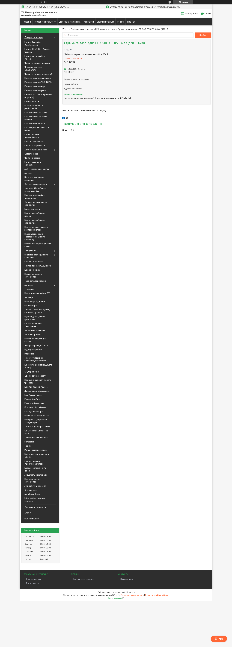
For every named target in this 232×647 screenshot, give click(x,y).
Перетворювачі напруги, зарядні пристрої (36, 228)
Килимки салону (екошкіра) (37, 78)
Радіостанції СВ (31, 101)
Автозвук (28, 297)
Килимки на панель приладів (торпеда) (38, 96)
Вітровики (29, 353)
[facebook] (63, 118)
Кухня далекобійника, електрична (34, 221)
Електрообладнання (34, 403)
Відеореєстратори (33, 349)
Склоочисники (31, 153)
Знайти (202, 35)
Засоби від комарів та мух (37, 426)
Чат (221, 639)
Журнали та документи (35, 485)
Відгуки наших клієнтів (83, 579)
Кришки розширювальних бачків (36, 129)
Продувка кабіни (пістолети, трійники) (37, 381)
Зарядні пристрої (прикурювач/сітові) (33, 462)
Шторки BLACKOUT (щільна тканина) (37, 50)
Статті (120, 21)
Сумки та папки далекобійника (31, 136)
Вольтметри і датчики (34, 301)
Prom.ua (131, 592)
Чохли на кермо (32, 157)
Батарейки (29, 441)
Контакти (89, 21)
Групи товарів (32, 583)
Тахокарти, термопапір (35, 280)
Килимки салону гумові (35, 90)
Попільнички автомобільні (36, 415)
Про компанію (31, 518)
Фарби (27, 445)
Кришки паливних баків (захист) (35, 118)
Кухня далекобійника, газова (34, 214)
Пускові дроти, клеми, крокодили (34, 318)
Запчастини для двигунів (36, 437)
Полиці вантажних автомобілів (33, 275)
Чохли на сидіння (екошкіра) (38, 74)
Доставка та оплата (69, 21)
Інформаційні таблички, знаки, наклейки (35, 189)
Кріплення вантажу (33, 261)
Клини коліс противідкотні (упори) (36, 455)
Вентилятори (30, 305)
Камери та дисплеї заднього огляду (38, 366)
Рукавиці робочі (32, 399)
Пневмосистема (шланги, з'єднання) (36, 256)
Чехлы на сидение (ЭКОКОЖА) (33, 68)
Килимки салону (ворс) (35, 86)
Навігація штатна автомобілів (32, 480)
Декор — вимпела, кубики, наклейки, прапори (37, 311)
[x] (67, 118)
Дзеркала (29, 289)
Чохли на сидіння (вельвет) (37, 62)
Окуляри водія (31, 371)
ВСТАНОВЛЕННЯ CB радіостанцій (33, 107)
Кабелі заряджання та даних (35, 469)
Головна (27, 21)
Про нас (131, 21)
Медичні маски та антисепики (32, 163)
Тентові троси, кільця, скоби (37, 265)
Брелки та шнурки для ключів (35, 340)
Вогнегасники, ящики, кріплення (34, 178)
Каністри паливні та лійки (36, 386)
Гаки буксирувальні (33, 395)
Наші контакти (126, 579)
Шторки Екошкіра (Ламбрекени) (32, 43)
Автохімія (28, 285)
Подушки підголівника (35, 407)
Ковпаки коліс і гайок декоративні (34, 196)
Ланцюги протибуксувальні (37, 390)
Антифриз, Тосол (32, 494)
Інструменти (30, 250)
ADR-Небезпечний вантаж (36, 168)
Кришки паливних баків (35, 112)
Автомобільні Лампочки (35, 149)
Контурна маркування (34, 145)
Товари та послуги (43, 21)
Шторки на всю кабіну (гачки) (34, 57)
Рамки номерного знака (36, 449)
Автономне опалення (34, 330)
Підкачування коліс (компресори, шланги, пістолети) (34, 236)
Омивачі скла (30, 490)
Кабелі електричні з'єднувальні (33, 325)
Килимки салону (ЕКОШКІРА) (38, 82)
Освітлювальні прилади (35, 184)
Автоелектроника (32, 334)
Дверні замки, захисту (35, 375)
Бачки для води (32, 209)
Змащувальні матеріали (35, 474)
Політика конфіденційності (157, 595)
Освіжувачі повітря (33, 411)
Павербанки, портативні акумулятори (35, 421)
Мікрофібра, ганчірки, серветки (34, 499)
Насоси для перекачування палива (37, 245)
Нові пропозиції (33, 579)
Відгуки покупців (105, 21)
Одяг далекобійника (34, 141)
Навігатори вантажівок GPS (37, 293)
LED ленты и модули (105, 29)
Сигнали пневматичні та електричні (35, 203)
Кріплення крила (32, 269)
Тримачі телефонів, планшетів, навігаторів (35, 359)
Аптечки (28, 173)
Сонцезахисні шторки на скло (36, 432)
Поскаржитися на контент (132, 595)
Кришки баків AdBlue (34, 123)
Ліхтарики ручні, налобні (36, 345)
